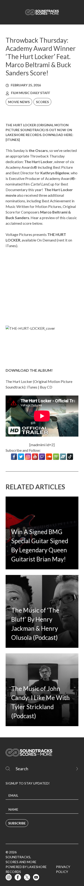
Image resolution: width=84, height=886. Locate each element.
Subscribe (17, 823)
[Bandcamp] (63, 456)
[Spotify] (56, 456)
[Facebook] (14, 456)
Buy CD (46, 387)
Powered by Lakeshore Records (26, 869)
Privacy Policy (63, 869)
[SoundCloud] (49, 456)
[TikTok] (70, 456)
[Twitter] (21, 456)
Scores (42, 102)
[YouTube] (35, 456)
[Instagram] (28, 456)
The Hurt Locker (38, 161)
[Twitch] (42, 456)
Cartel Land (39, 184)
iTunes (13, 140)
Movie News (19, 102)
